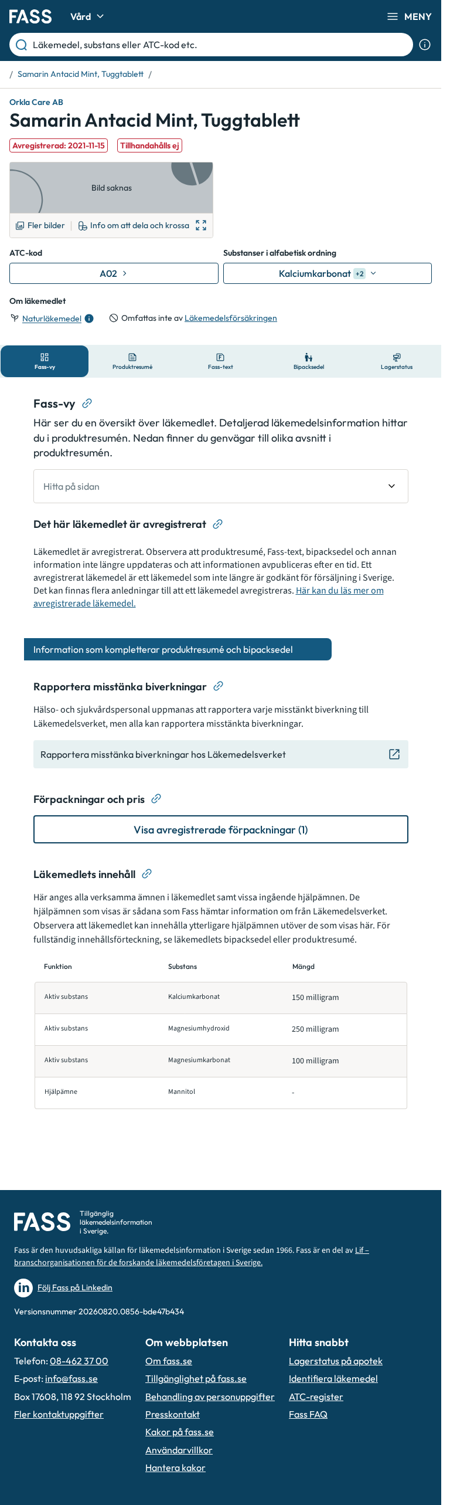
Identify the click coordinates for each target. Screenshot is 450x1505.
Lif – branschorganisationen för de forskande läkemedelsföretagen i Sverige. (191, 1257)
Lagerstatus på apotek (336, 1361)
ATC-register (316, 1396)
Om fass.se (168, 1361)
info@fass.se (71, 1378)
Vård (80, 16)
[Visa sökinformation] (425, 44)
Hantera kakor (175, 1467)
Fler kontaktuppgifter (59, 1414)
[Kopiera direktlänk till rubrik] (87, 403)
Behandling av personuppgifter (210, 1396)
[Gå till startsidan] (30, 16)
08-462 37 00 (79, 1361)
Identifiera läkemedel (333, 1378)
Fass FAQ (308, 1414)
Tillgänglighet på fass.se (196, 1378)
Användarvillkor (179, 1450)
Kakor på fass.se (179, 1432)
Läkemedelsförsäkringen (231, 318)
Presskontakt (172, 1414)
